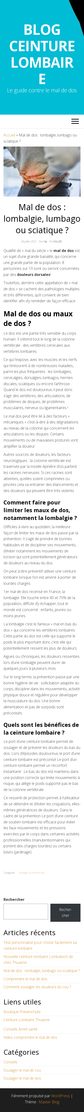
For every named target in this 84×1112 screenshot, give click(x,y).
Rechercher (14, 899)
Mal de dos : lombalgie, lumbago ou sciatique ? (42, 970)
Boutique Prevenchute (22, 1011)
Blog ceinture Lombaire (42, 54)
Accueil (9, 135)
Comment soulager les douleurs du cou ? (37, 986)
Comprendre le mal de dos (25, 978)
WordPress (60, 1095)
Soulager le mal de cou (22, 1070)
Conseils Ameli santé (21, 1029)
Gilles (58, 241)
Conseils (11, 1062)
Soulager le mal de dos (32, 872)
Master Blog (49, 1101)
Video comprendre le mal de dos (30, 1037)
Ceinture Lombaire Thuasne (27, 1019)
